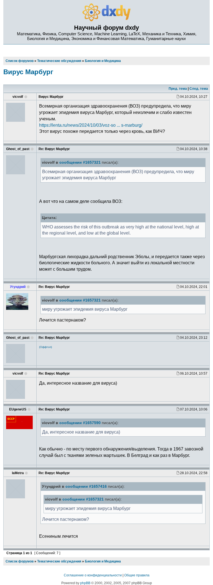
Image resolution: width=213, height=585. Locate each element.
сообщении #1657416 (86, 486)
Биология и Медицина (103, 561)
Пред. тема (178, 89)
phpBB (85, 583)
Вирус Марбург (28, 72)
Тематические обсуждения (59, 561)
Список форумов (20, 561)
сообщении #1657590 (80, 423)
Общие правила (136, 575)
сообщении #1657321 (80, 162)
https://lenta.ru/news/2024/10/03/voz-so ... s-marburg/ (90, 125)
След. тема (198, 89)
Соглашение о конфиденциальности (93, 575)
